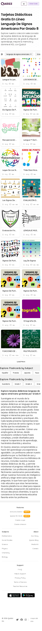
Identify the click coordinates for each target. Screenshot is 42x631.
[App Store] (14, 595)
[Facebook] (21, 620)
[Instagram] (26, 620)
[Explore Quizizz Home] (6, 3)
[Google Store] (28, 595)
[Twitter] (17, 620)
